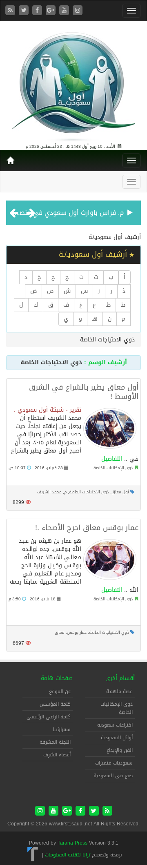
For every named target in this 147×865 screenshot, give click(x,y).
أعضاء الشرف (57, 754)
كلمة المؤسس (55, 704)
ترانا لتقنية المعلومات (67, 854)
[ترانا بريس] (32, 854)
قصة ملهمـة (119, 691)
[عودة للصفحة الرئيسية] (73, 83)
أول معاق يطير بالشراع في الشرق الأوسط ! (83, 392)
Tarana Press (72, 842)
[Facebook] (38, 10)
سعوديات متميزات (114, 762)
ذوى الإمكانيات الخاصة (113, 468)
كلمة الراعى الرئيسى (49, 716)
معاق (60, 632)
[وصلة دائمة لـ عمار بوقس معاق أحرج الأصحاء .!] (109, 559)
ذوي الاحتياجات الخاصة (89, 492)
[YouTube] (65, 10)
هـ (95, 318)
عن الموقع (60, 691)
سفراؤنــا (62, 729)
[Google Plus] (51, 10)
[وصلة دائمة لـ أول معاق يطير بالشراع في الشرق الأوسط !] (109, 428)
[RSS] (11, 10)
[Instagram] (77, 10)
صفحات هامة (57, 678)
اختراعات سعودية (115, 724)
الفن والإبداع (120, 750)
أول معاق (120, 492)
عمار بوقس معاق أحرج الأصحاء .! (86, 528)
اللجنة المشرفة (55, 742)
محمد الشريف (49, 492)
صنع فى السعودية (113, 775)
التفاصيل (111, 458)
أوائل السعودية (117, 737)
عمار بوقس (77, 632)
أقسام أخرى (120, 678)
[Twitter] (24, 10)
